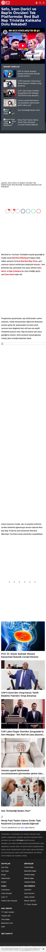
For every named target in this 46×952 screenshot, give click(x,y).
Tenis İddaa (5, 919)
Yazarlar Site (5, 916)
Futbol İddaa (28, 867)
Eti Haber (20, 840)
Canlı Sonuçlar (6, 893)
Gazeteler (27, 890)
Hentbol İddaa (29, 875)
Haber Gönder (29, 897)
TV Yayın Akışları (30, 904)
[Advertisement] (23, 158)
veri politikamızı (25, 949)
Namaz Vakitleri (30, 901)
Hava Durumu (29, 893)
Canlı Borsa (5, 890)
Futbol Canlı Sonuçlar (9, 901)
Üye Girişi (4, 867)
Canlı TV (4, 897)
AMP (3, 927)
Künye (3, 875)
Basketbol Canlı (7, 923)
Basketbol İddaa (30, 871)
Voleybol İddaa (29, 882)
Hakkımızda (5, 878)
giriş (22, 828)
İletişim (3, 882)
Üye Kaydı (5, 871)
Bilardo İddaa (29, 878)
